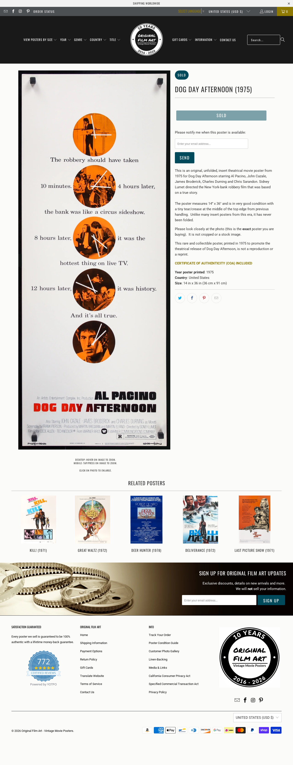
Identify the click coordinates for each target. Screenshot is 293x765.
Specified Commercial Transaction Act (173, 684)
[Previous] (18, 524)
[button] (40, 40)
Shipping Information (93, 643)
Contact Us (87, 692)
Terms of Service (91, 684)
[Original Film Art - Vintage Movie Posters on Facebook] (13, 11)
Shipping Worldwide (146, 3)
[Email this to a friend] (216, 298)
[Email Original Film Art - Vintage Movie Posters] (5, 11)
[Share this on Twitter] (180, 298)
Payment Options (91, 651)
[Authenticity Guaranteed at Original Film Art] (11, 689)
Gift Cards (86, 667)
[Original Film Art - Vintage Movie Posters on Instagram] (20, 11)
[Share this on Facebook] (192, 298)
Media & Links (158, 667)
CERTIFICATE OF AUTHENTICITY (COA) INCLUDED (213, 263)
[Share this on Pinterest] (204, 298)
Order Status (44, 11)
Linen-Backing (158, 659)
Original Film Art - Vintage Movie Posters (47, 731)
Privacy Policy (158, 692)
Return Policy (88, 659)
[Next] (275, 524)
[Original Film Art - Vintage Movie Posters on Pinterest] (28, 11)
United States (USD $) (226, 11)
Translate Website (92, 676)
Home (84, 635)
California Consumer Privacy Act (169, 676)
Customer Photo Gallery (164, 651)
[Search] (282, 40)
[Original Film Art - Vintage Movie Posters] (146, 39)
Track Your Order (160, 635)
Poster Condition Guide (163, 643)
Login (269, 11)
